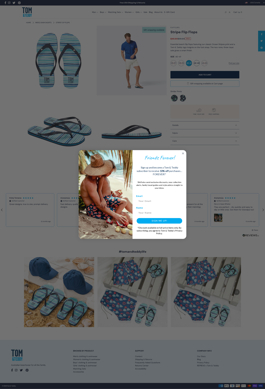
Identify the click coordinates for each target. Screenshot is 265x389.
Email (139, 196)
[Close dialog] (183, 153)
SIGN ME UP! (159, 220)
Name (139, 207)
